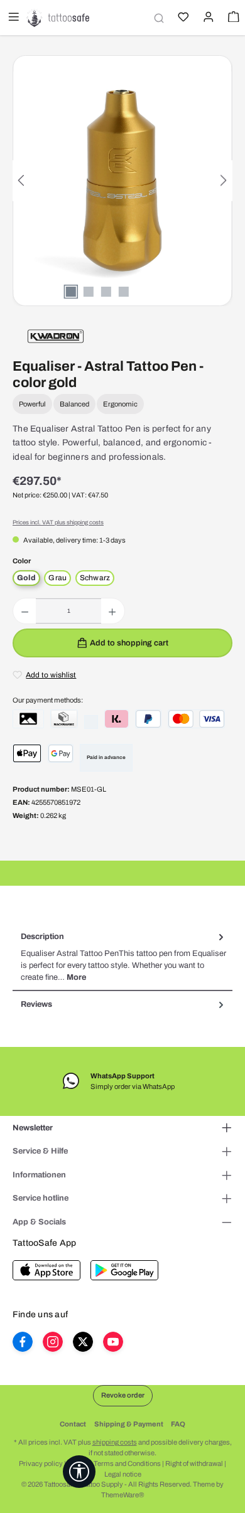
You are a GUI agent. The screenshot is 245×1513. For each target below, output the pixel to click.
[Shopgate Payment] (28, 718)
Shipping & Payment (128, 1424)
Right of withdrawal (194, 1463)
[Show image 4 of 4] (124, 292)
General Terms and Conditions (114, 1463)
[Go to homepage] (57, 17)
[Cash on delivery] (64, 718)
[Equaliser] (56, 335)
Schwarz (95, 577)
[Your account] (207, 18)
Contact (73, 1424)
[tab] (122, 957)
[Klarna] (116, 718)
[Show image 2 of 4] (89, 292)
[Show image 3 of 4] (106, 292)
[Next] (223, 180)
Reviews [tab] (36, 1004)
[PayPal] (148, 718)
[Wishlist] (182, 18)
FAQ (178, 1424)
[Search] (157, 18)
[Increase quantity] (112, 611)
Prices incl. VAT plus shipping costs (58, 522)
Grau (57, 577)
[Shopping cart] (232, 18)
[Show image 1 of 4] (71, 292)
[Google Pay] (61, 753)
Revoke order (122, 1395)
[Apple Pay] (27, 753)
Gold (26, 577)
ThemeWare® (122, 1495)
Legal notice (122, 1474)
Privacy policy (41, 1463)
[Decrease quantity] (24, 611)
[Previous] (22, 180)
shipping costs (114, 1442)
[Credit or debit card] (196, 718)
